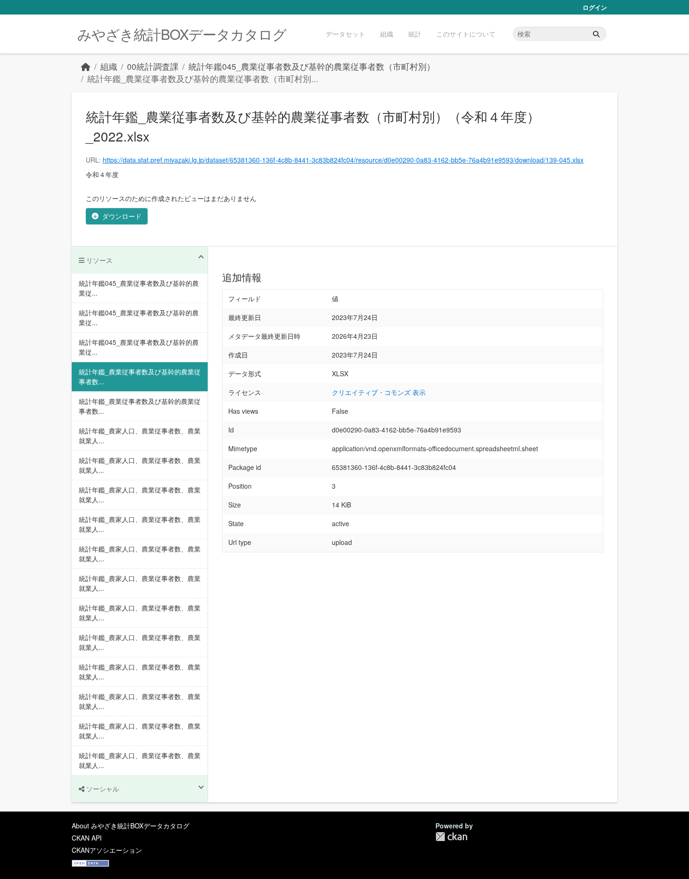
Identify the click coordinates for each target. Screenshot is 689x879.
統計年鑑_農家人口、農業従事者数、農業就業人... (140, 435)
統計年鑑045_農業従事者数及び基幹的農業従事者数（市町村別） (311, 66)
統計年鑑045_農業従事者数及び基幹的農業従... (139, 288)
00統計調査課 (153, 66)
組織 (386, 33)
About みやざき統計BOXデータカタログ (130, 825)
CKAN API (87, 837)
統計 (414, 33)
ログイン (595, 7)
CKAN (451, 837)
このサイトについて (465, 33)
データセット (345, 33)
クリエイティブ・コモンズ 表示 (379, 392)
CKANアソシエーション (107, 850)
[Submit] (596, 34)
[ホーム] (85, 66)
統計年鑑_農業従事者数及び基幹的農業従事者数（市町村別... (202, 78)
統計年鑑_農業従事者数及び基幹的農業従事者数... (140, 376)
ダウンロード (122, 216)
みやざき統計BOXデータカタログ (181, 34)
